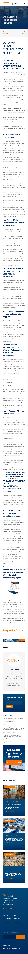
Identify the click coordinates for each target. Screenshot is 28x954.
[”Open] (24, 3)
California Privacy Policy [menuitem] (15, 948)
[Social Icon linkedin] (11, 908)
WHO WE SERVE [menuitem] (7, 918)
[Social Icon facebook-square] (6, 908)
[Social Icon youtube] (4, 908)
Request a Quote (13, 630)
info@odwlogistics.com (8, 904)
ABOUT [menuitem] (16, 915)
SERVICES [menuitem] (5, 915)
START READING (9, 811)
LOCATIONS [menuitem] (6, 922)
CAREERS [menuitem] (16, 922)
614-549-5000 (6, 902)
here (14, 478)
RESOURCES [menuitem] (17, 918)
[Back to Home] (11, 3)
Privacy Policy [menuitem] (5, 948)
